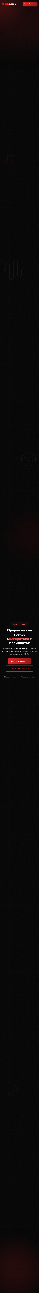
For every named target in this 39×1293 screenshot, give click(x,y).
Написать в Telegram (21, 668)
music (10, 4)
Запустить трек (18, 661)
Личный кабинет (30, 4)
